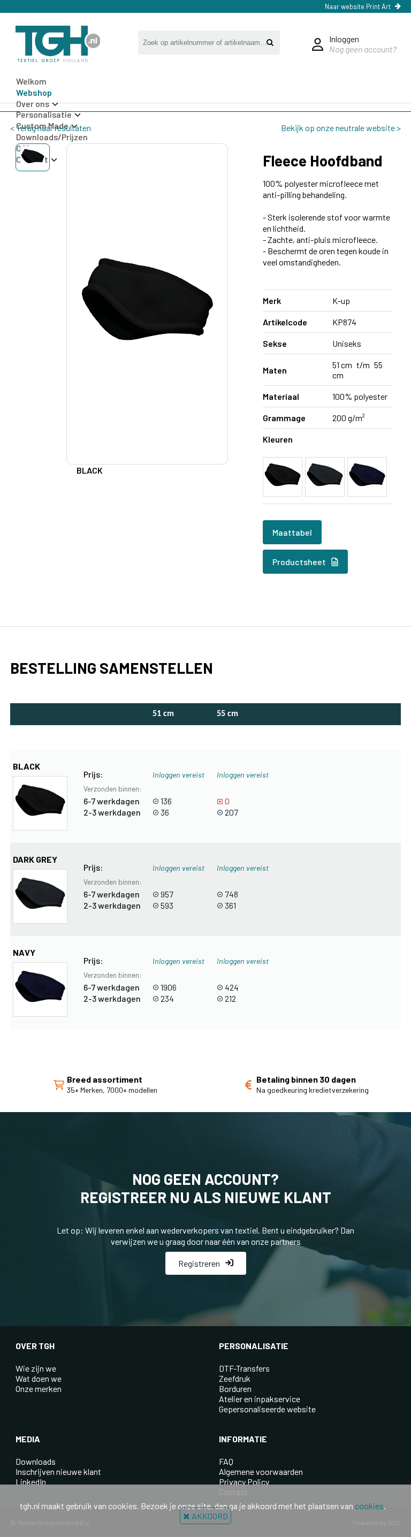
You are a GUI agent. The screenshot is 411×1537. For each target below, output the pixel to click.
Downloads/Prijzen (52, 137)
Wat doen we (39, 1378)
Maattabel (292, 532)
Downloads (36, 1461)
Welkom (31, 81)
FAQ (226, 1461)
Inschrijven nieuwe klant (58, 1471)
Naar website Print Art (358, 6)
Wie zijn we (36, 1368)
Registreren (199, 1263)
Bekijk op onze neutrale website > (341, 128)
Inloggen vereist (178, 774)
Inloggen (344, 39)
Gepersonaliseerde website (267, 1409)
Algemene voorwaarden (261, 1471)
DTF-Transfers (244, 1368)
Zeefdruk (234, 1378)
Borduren (235, 1388)
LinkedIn (31, 1482)
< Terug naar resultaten (50, 128)
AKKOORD (209, 1516)
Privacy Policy (244, 1482)
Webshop (34, 92)
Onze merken (39, 1388)
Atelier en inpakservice (259, 1399)
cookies (369, 1506)
